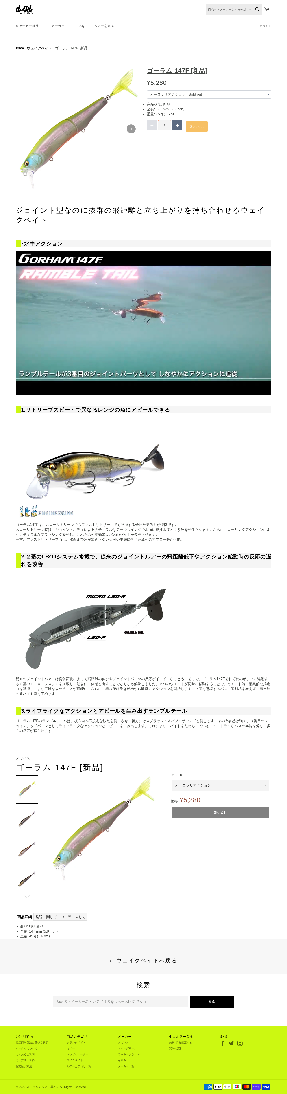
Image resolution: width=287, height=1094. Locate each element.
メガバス (123, 1042)
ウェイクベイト (39, 48)
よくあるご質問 (25, 1054)
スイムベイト (75, 1060)
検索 (212, 1002)
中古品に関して (73, 917)
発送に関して (46, 917)
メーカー (59, 26)
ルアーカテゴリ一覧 (79, 1066)
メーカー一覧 (126, 1066)
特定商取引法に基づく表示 (32, 1042)
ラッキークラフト (128, 1054)
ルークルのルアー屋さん (43, 1087)
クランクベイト (76, 1042)
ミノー (71, 1048)
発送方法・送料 (25, 1060)
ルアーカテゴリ (28, 26)
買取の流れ (176, 1048)
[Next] (131, 128)
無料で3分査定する (180, 1042)
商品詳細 (24, 917)
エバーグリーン (127, 1048)
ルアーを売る (104, 26)
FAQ (81, 26)
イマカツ (123, 1060)
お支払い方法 (24, 1066)
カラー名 (177, 775)
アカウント (264, 26)
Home (19, 48)
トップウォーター (77, 1054)
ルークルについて (26, 1048)
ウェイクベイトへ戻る (145, 960)
